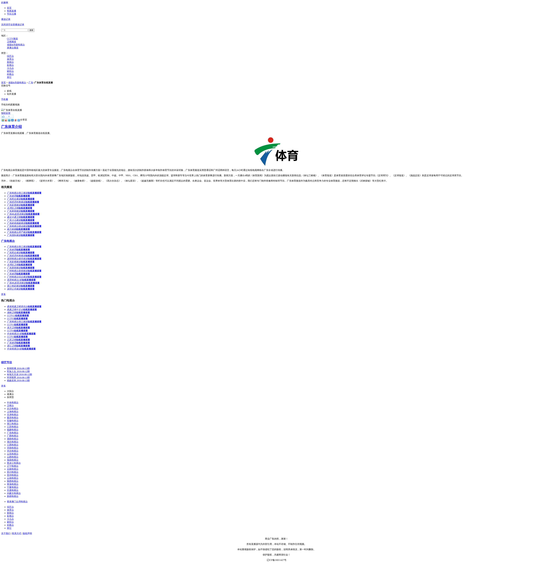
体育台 (10, 59)
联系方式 (16, 533)
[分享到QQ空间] (2, 120)
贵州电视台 (12, 475)
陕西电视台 (12, 481)
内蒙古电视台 (14, 493)
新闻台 (10, 62)
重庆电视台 (12, 417)
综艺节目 (6, 362)
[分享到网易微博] (15, 120)
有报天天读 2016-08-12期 (19, 374)
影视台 (10, 65)
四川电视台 (12, 472)
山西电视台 (12, 457)
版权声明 (27, 533)
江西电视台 (12, 445)
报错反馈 (5, 113)
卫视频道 (11, 41)
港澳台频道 (12, 48)
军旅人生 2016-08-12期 (18, 371)
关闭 (3, 24)
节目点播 (11, 14)
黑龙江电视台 (14, 463)
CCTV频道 (12, 38)
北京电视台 (12, 408)
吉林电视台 (12, 469)
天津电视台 (12, 414)
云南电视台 (12, 478)
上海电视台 (12, 411)
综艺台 (10, 56)
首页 (9, 8)
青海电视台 (12, 484)
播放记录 (5, 19)
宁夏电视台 (12, 487)
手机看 (4, 99)
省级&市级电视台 (16, 44)
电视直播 (11, 11)
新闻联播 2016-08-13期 (18, 368)
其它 (9, 77)
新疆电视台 (12, 496)
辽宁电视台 (12, 466)
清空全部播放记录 (15, 24)
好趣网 (4, 2)
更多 (3, 294)
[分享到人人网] (12, 120)
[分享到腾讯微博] (9, 120)
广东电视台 (8, 240)
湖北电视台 (12, 442)
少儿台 (10, 68)
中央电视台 (12, 402)
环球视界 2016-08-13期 (18, 377)
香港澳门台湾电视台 (17, 501)
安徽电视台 (12, 420)
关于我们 (5, 533)
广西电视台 (12, 436)
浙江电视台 (12, 423)
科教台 (10, 74)
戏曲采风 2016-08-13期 (18, 380)
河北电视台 (12, 451)
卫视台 (10, 405)
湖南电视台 (12, 439)
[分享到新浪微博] (5, 120)
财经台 (10, 71)
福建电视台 (12, 430)
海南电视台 (12, 460)
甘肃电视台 (12, 490)
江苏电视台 (12, 426)
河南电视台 (12, 448)
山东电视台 (12, 454)
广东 (31, 82)
